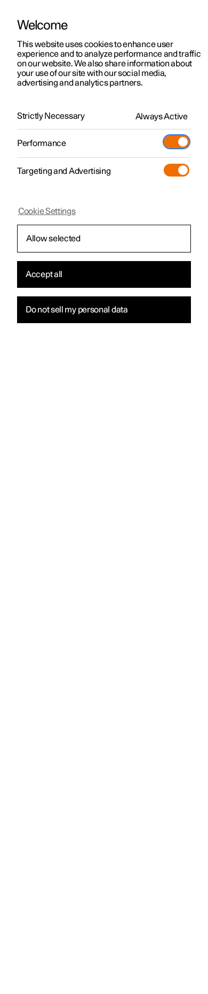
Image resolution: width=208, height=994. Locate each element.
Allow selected (53, 238)
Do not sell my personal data (77, 309)
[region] (104, 497)
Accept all (44, 274)
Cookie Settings (47, 211)
